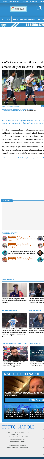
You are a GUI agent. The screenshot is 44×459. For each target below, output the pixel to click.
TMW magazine (14, 1)
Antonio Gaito (22, 445)
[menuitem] (2, 19)
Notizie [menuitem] (15, 19)
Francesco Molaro (23, 447)
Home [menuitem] (8, 19)
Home (5, 1)
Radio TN (25, 1)
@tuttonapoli (31, 110)
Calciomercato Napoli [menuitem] (28, 19)
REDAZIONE (34, 1)
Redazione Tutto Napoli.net (13, 110)
